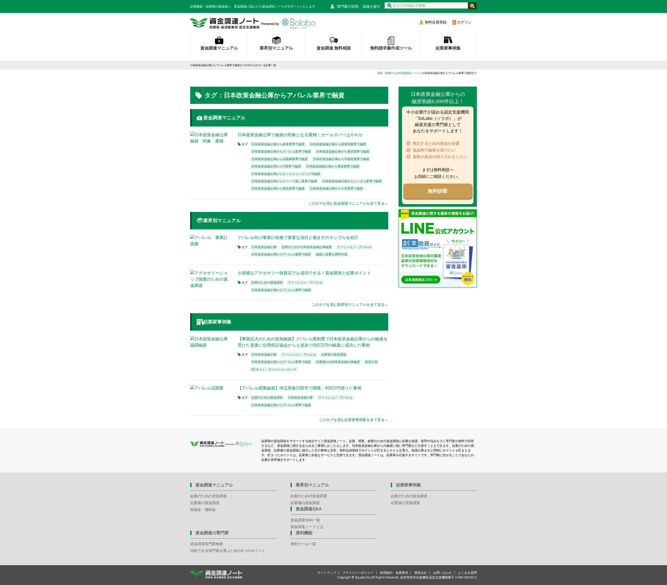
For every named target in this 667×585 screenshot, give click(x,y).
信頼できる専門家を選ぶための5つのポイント (227, 551)
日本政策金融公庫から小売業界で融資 (336, 188)
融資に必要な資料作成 (331, 254)
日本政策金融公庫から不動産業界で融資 (341, 159)
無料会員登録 (436, 22)
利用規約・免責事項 (394, 572)
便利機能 (304, 533)
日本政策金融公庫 (263, 247)
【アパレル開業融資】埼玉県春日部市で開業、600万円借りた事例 (299, 388)
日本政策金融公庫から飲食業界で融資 (278, 144)
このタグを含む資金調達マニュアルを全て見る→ (348, 203)
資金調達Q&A (309, 509)
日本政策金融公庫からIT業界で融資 (276, 166)
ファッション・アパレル (354, 247)
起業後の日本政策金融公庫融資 (338, 362)
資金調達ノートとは (307, 527)
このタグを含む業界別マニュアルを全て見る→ (350, 305)
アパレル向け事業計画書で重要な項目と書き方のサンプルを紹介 (298, 237)
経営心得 (371, 362)
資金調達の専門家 (212, 533)
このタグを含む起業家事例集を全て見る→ (353, 420)
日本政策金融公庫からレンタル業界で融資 (352, 181)
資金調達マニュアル (219, 48)
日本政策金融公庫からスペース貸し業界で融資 (284, 181)
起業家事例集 (448, 48)
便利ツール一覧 (303, 544)
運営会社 (420, 572)
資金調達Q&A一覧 (305, 520)
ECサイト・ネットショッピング (274, 369)
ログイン (464, 22)
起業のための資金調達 (267, 282)
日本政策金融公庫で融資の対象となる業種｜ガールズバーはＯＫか (300, 135)
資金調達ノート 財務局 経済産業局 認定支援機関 (252, 23)
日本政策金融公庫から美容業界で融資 (342, 151)
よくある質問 (467, 572)
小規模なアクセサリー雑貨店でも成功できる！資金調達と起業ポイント (304, 273)
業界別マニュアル (276, 48)
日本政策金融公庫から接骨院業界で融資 (338, 144)
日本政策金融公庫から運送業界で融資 (332, 166)
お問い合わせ (442, 572)
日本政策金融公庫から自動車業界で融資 (279, 159)
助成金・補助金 (203, 509)
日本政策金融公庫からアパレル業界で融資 (281, 151)
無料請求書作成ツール (391, 48)
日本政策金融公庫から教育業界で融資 (278, 188)
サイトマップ (326, 572)
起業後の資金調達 (333, 354)
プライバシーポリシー (358, 572)
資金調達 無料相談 (334, 48)
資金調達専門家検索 (206, 544)
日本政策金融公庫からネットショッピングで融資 (285, 174)
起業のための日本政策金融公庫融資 (307, 247)
